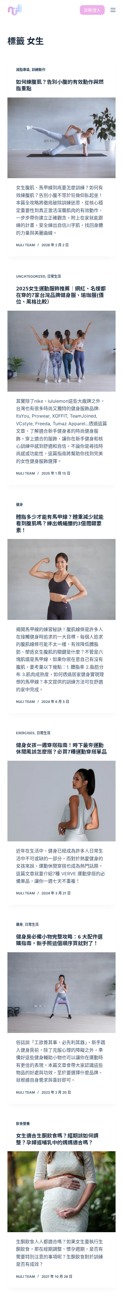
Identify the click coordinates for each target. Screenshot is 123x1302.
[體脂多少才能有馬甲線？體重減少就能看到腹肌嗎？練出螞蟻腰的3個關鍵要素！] (61, 579)
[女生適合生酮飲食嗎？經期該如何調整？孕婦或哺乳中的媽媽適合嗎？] (61, 1191)
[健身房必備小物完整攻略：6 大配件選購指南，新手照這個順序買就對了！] (61, 992)
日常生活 (54, 276)
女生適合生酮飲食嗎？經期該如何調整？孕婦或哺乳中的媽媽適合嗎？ (57, 1139)
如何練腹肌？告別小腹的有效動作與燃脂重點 (60, 85)
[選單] (113, 10)
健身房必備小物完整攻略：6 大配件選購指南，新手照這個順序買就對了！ (59, 940)
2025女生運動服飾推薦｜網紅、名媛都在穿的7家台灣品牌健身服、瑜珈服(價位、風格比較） (61, 294)
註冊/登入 (92, 10)
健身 (19, 505)
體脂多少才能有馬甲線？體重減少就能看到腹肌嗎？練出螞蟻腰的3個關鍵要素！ (60, 523)
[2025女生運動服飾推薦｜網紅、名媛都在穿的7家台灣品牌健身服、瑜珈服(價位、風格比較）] (61, 351)
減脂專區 (23, 70)
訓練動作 (38, 70)
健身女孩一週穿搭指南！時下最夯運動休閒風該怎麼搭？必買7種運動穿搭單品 (61, 748)
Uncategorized (30, 276)
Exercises (25, 733)
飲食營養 (23, 1124)
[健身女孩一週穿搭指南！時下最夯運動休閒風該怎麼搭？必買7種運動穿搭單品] (61, 801)
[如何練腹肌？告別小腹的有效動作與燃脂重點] (61, 137)
